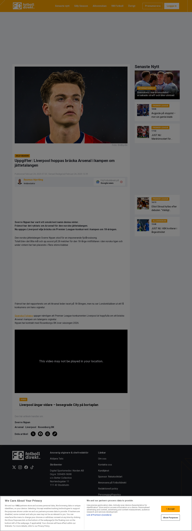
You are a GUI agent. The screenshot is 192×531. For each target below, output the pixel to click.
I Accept (170, 509)
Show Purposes (170, 517)
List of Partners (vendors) (99, 515)
